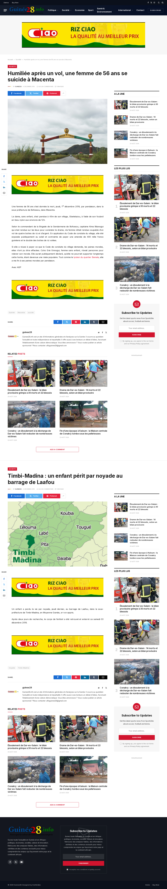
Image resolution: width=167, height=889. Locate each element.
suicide (31, 312)
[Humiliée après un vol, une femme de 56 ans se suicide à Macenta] (57, 131)
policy (92, 869)
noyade (12, 668)
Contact (140, 10)
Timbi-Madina (23, 668)
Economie (79, 10)
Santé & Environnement (104, 10)
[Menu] (5, 10)
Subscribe (155, 10)
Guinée (12, 312)
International (124, 10)
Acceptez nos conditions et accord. (84, 869)
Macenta (21, 312)
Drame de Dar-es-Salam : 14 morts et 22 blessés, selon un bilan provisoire (80, 391)
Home (147, 885)
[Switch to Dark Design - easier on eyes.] (158, 2)
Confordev (36, 885)
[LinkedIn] (4, 187)
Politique (52, 10)
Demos (6, 3)
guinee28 (18, 86)
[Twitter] (4, 182)
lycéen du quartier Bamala (86, 257)
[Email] (4, 193)
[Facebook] (4, 176)
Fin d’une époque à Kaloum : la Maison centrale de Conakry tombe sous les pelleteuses (83, 432)
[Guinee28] (26, 10)
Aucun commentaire (46, 86)
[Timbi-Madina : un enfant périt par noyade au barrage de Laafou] (57, 534)
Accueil (10, 59)
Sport (90, 10)
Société (65, 10)
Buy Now (15, 3)
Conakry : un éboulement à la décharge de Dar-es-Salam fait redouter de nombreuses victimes (30, 434)
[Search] (162, 2)
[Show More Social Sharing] (63, 93)
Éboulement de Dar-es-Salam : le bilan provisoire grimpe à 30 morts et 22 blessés (30, 391)
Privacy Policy (135, 344)
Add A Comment (57, 449)
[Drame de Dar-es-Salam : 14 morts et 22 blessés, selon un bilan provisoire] (83, 373)
